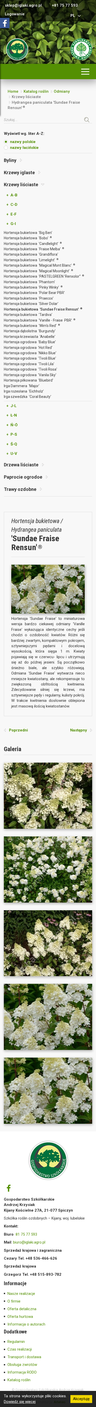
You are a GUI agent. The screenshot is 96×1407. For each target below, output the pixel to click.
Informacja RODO (22, 1372)
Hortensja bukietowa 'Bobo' (28, 238)
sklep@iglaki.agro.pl (23, 5)
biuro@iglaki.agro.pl (29, 1242)
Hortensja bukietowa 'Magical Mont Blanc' (39, 265)
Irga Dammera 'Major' (21, 386)
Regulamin (16, 1341)
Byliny (10, 160)
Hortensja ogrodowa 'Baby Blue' (30, 342)
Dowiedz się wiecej (20, 1401)
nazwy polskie (23, 141)
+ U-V (11, 453)
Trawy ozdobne (20, 489)
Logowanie (15, 14)
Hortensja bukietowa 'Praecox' (29, 298)
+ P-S (11, 434)
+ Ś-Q (11, 444)
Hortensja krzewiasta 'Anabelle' (29, 337)
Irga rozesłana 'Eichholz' (24, 391)
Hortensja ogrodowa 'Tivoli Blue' (30, 358)
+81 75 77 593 (65, 5)
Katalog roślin (36, 91)
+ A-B (11, 195)
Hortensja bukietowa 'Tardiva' (28, 315)
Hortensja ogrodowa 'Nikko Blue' (30, 353)
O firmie (13, 1301)
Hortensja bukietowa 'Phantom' (29, 282)
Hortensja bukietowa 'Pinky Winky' (33, 287)
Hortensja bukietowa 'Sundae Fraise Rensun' (43, 309)
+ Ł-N (11, 415)
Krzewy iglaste (20, 172)
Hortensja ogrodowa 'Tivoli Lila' (29, 364)
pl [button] (73, 15)
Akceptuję (81, 1399)
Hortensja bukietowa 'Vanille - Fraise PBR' (39, 320)
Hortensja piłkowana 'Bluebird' (28, 380)
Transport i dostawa (24, 1357)
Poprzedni (17, 730)
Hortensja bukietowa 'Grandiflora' (31, 254)
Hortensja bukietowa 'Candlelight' (33, 243)
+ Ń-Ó (12, 425)
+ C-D (11, 204)
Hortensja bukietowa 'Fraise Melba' (34, 249)
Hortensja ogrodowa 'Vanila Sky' (30, 375)
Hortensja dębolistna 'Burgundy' (30, 331)
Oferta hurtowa (20, 1316)
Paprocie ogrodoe (23, 477)
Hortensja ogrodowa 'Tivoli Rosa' (30, 369)
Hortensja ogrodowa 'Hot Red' (28, 348)
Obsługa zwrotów (22, 1364)
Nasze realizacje (21, 1293)
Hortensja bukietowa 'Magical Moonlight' (38, 271)
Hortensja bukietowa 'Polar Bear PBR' (34, 293)
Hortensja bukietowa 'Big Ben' (28, 233)
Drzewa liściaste (21, 464)
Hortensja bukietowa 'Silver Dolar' (31, 304)
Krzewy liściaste (21, 184)
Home (13, 91)
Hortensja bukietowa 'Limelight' (31, 260)
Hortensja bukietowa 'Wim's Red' (32, 325)
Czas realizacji (19, 1349)
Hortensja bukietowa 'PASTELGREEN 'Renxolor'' (44, 276)
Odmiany (62, 91)
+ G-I (11, 223)
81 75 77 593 (26, 1234)
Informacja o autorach (26, 1324)
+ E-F (11, 214)
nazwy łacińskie (24, 147)
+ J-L (11, 406)
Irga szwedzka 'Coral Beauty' (27, 397)
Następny (80, 730)
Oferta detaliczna (21, 1309)
